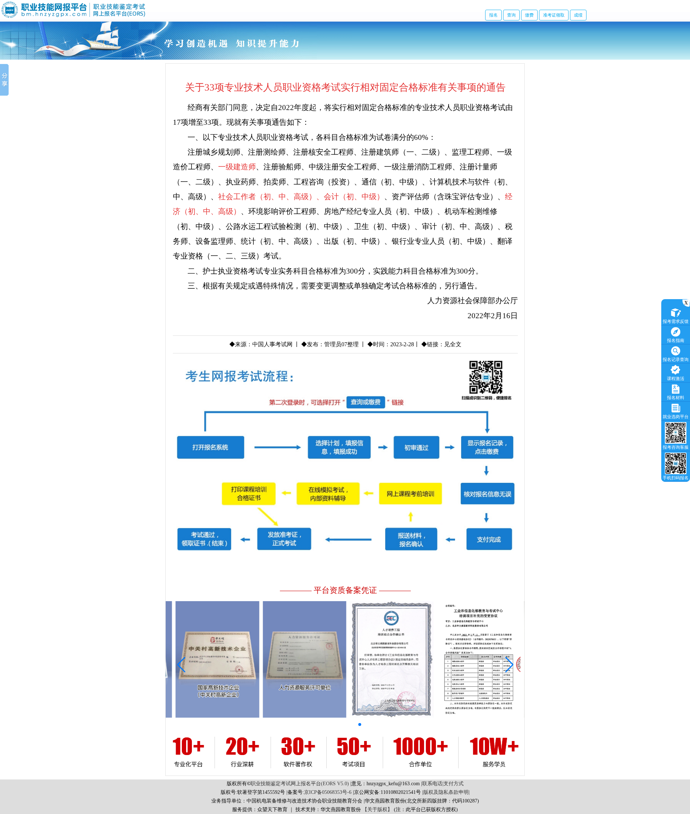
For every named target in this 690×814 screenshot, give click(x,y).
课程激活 (675, 378)
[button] (313, 724)
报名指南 (675, 340)
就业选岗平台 (676, 416)
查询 (511, 15)
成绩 (578, 15)
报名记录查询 (676, 359)
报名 (493, 15)
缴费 (529, 15)
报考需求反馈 (676, 321)
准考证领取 (554, 15)
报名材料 (675, 397)
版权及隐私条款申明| (446, 792)
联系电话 (432, 783)
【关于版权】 (377, 809)
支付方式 (453, 783)
